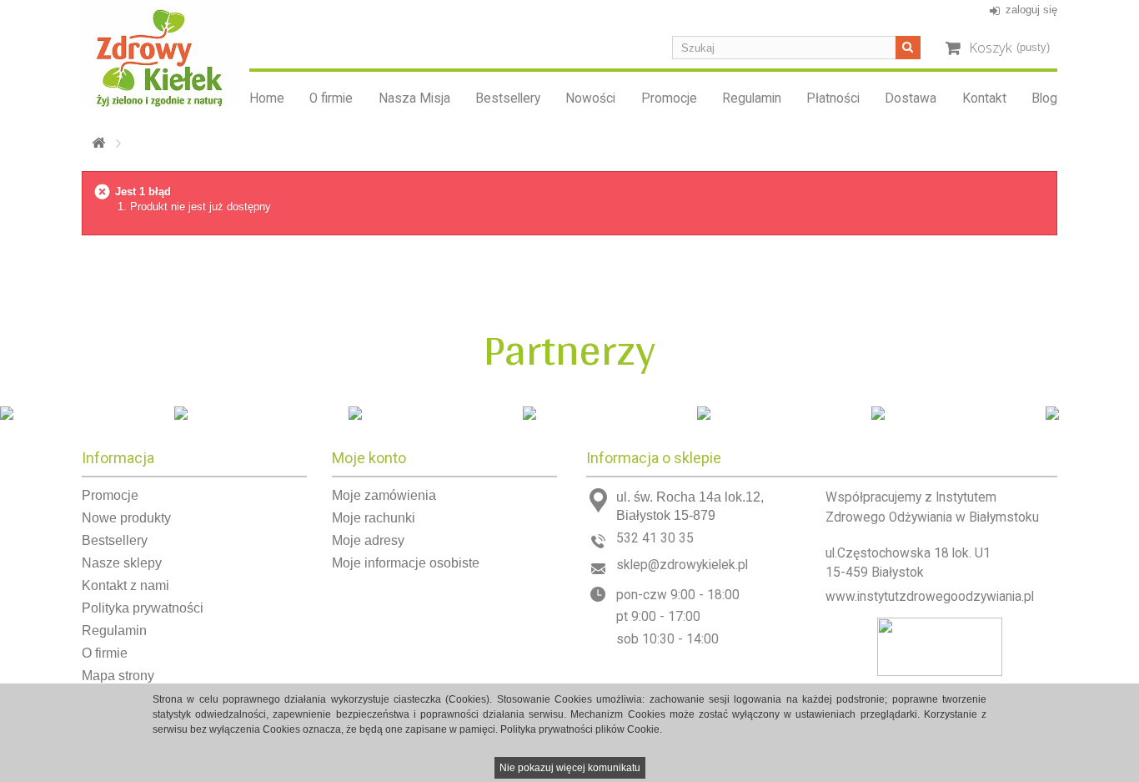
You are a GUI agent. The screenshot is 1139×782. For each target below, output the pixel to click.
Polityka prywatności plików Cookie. (581, 729)
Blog (1044, 98)
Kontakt (984, 98)
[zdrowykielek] (159, 54)
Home (266, 98)
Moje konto (369, 458)
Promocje (669, 98)
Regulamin (751, 98)
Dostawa (910, 98)
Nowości (590, 98)
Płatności (833, 98)
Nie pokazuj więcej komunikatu (569, 768)
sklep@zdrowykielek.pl (682, 565)
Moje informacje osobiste (405, 563)
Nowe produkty (126, 518)
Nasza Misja (414, 98)
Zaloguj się (1031, 9)
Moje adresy (368, 540)
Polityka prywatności (142, 608)
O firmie (331, 98)
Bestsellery (507, 98)
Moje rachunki (373, 518)
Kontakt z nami (125, 585)
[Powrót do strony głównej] (98, 143)
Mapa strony (118, 675)
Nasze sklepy (122, 563)
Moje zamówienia (384, 495)
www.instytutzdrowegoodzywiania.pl (929, 596)
